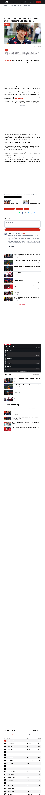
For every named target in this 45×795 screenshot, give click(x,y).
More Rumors (36, 374)
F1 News (6, 24)
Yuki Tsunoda (7, 60)
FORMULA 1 (6, 5)
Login (38, 2)
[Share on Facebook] (23, 213)
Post (22, 230)
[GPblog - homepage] (7, 2)
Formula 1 (6, 209)
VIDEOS (21, 2)
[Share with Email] (35, 213)
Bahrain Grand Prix (18, 98)
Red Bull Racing (12, 209)
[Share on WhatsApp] (19, 213)
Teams (30, 735)
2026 (38, 730)
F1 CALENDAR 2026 (26, 5)
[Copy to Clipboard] (32, 213)
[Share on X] (26, 213)
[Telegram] (29, 213)
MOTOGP (11, 5)
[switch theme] (31, 2)
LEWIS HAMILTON (17, 5)
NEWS (17, 2)
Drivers (12, 734)
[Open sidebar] (14, 2)
